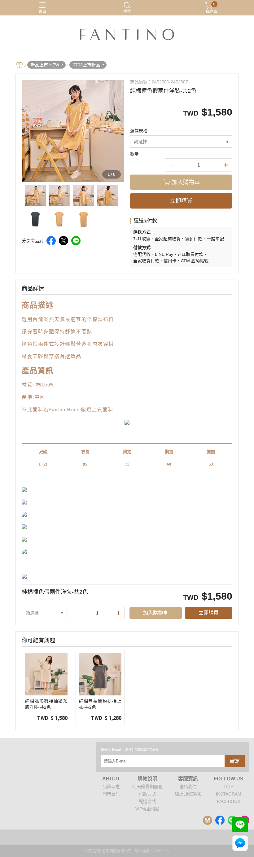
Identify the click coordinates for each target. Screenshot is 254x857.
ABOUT (111, 778)
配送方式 (147, 801)
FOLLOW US (228, 778)
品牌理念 (111, 786)
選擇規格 (138, 130)
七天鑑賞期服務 (147, 786)
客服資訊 (188, 778)
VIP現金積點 (147, 809)
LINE (228, 786)
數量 (134, 153)
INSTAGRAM (228, 794)
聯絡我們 (188, 786)
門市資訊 (111, 794)
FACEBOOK (228, 801)
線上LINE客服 (188, 794)
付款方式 (147, 794)
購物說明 (147, 778)
